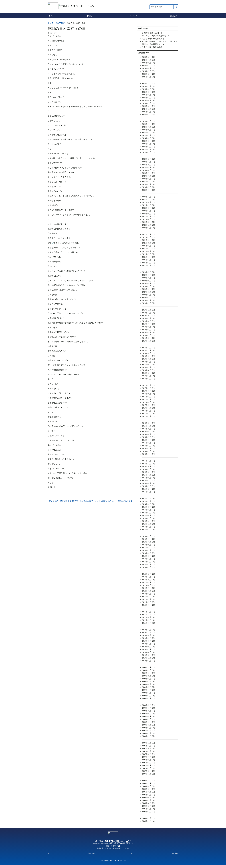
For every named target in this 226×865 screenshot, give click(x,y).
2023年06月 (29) (148, 176)
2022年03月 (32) (148, 222)
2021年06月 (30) (148, 251)
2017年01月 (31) (148, 416)
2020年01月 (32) (148, 303)
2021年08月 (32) (148, 246)
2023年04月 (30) (148, 182)
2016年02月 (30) (148, 451)
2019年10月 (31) (148, 316)
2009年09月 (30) (148, 676)
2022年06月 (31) (148, 214)
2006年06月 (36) (148, 797)
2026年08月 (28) (148, 57)
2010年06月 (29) (148, 647)
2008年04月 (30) (148, 728)
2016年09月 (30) (148, 431)
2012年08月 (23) (148, 585)
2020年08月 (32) (148, 283)
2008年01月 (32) (148, 736)
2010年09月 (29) (148, 638)
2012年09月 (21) (148, 582)
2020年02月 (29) (148, 300)
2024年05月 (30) (148, 141)
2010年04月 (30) (148, 652)
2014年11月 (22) (148, 501)
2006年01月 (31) (148, 812)
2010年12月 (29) (148, 630)
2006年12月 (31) (148, 781)
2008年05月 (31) (148, 725)
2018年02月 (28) (148, 376)
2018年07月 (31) (148, 362)
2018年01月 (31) (148, 379)
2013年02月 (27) (148, 564)
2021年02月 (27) (148, 263)
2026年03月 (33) (148, 71)
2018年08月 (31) (148, 359)
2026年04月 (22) (148, 68)
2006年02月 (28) (148, 809)
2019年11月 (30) (148, 313)
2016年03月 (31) (148, 448)
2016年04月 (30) (148, 446)
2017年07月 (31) (148, 399)
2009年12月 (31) (148, 667)
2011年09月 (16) (148, 620)
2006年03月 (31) (148, 806)
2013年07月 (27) (148, 550)
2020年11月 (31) (148, 275)
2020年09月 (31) (148, 281)
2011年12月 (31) (148, 612)
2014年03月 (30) (148, 524)
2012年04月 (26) (148, 597)
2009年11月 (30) (148, 670)
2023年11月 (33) (148, 162)
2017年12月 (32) (148, 385)
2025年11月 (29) (148, 86)
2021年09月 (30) (148, 243)
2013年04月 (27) (148, 559)
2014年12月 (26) (148, 498)
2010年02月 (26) (148, 658)
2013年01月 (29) (148, 567)
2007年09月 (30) (148, 751)
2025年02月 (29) (148, 112)
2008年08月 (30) (148, 716)
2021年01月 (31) (148, 265)
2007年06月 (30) (148, 760)
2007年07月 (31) (148, 757)
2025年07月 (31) (148, 98)
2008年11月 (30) (148, 708)
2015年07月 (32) (148, 475)
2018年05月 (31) (148, 367)
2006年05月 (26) (148, 800)
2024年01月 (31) (148, 152)
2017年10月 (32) (148, 391)
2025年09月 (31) (148, 92)
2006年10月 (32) (148, 786)
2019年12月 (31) (148, 310)
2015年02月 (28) (148, 489)
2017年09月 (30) (148, 394)
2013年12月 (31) (148, 536)
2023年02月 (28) (148, 187)
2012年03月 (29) (148, 599)
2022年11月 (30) (148, 200)
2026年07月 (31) (148, 60)
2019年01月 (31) (148, 341)
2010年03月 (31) (148, 655)
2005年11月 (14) (148, 821)
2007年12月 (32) (148, 743)
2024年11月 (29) (148, 124)
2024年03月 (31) (148, 147)
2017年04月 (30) (148, 408)
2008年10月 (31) (148, 711)
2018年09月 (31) (148, 356)
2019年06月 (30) (148, 327)
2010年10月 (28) (148, 635)
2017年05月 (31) (148, 405)
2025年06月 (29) (148, 100)
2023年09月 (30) (148, 167)
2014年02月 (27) (148, 527)
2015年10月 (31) (148, 466)
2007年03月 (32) (148, 768)
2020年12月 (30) (148, 272)
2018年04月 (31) (148, 370)
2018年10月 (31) (148, 353)
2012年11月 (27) (148, 577)
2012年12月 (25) (148, 574)
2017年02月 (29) (148, 414)
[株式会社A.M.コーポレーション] (53, 6)
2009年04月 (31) (148, 690)
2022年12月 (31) (148, 197)
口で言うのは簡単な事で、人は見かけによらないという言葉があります (102, 501)
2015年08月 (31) (148, 472)
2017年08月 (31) (148, 397)
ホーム (51, 16)
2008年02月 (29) (148, 733)
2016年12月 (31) (148, 423)
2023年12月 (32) (148, 159)
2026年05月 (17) (148, 66)
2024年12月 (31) (148, 121)
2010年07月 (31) (148, 644)
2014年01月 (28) (148, 530)
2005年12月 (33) (148, 818)
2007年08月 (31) (148, 754)
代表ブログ (92, 16)
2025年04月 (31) (148, 106)
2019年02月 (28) (148, 338)
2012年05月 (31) (148, 594)
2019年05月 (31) (148, 330)
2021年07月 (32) (148, 249)
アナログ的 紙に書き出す (59, 501)
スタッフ (133, 16)
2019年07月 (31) (148, 324)
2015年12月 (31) (148, 461)
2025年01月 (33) (148, 115)
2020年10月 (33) (148, 278)
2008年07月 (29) (148, 719)
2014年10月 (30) (148, 504)
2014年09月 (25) (148, 507)
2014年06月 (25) (148, 515)
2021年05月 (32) (148, 254)
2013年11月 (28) (148, 539)
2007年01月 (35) (148, 774)
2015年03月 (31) (148, 486)
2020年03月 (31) (148, 298)
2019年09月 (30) (148, 318)
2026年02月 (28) (148, 74)
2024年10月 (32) (148, 127)
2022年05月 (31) (148, 216)
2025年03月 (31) (148, 109)
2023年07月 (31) (148, 173)
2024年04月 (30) (148, 144)
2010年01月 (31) (148, 661)
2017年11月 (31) (148, 388)
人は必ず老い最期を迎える (153, 39)
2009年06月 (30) (148, 684)
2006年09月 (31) (148, 789)
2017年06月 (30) (148, 402)
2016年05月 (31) (148, 443)
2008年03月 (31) (148, 730)
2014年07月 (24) (148, 513)
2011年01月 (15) (148, 623)
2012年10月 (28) (148, 580)
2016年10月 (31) (148, 429)
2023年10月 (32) (148, 165)
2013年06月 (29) (148, 553)
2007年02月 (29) (148, 771)
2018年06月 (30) (148, 365)
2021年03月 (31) (148, 260)
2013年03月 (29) (148, 562)
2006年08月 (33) (148, 792)
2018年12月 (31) (148, 348)
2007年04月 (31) (148, 765)
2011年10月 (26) (148, 617)
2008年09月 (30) (148, 714)
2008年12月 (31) (148, 705)
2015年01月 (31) (148, 492)
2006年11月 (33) (148, 783)
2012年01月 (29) (148, 605)
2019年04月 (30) (148, 332)
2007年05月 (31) (148, 763)
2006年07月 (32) (148, 795)
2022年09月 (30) (148, 205)
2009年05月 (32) (148, 687)
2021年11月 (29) (148, 237)
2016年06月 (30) (148, 440)
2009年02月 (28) (148, 696)
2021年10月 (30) (148, 240)
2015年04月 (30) (148, 483)
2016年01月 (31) (148, 454)
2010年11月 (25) (148, 632)
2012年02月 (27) (148, 602)
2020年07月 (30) (148, 286)
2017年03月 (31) (148, 411)
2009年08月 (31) (148, 679)
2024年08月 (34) (148, 133)
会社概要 (173, 16)
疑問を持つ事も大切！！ (152, 33)
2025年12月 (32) (148, 84)
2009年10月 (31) (148, 673)
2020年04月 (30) (148, 295)
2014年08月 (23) (148, 510)
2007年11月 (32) (148, 746)
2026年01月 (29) (148, 77)
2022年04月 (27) (148, 219)
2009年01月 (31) (148, 698)
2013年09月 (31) (148, 545)
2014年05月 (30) (148, 518)
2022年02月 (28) (148, 225)
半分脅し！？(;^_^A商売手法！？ (156, 36)
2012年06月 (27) (148, 591)
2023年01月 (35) (148, 190)
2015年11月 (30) (148, 464)
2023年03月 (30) (148, 184)
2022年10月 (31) (148, 202)
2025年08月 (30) (148, 95)
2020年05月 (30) (148, 292)
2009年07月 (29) (148, 681)
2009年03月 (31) (148, 693)
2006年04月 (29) (148, 803)
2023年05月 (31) (148, 179)
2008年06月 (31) (148, 722)
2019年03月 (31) (148, 335)
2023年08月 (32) (148, 170)
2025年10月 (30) (148, 89)
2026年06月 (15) (148, 63)
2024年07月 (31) (148, 135)
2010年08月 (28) (148, 641)
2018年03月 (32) (148, 373)
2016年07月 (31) (148, 437)
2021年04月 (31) (148, 257)
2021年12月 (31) (148, 234)
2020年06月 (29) (148, 289)
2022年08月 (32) (148, 208)
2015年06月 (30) (148, 478)
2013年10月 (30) (148, 542)
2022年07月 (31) (148, 211)
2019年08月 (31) (148, 321)
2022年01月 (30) (148, 228)
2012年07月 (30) (148, 588)
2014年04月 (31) (148, 521)
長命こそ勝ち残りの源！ (152, 47)
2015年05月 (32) (148, 481)
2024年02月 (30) (148, 149)
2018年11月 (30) (148, 350)
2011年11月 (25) (148, 614)
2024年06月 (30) (148, 138)
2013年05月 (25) (148, 556)
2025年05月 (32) (148, 103)
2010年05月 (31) (148, 649)
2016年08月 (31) (148, 434)
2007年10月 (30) (148, 748)
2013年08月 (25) (148, 547)
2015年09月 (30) (148, 469)
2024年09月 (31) (148, 130)
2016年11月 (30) (148, 426)
